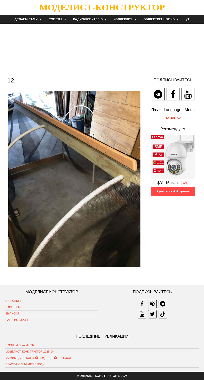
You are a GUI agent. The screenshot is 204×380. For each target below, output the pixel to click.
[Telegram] (158, 94)
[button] (42, 19)
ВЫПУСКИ (12, 313)
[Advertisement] (102, 48)
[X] (152, 314)
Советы (55, 19)
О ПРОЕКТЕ (13, 300)
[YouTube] (187, 94)
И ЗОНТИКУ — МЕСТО (20, 345)
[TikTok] (163, 314)
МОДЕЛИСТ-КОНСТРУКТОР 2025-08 (29, 351)
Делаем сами (26, 19)
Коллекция (123, 19)
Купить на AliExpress (173, 191)
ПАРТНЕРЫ (13, 307)
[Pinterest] (152, 304)
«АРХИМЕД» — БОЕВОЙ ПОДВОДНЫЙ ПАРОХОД (38, 357)
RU (167, 117)
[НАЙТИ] (187, 19)
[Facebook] (173, 94)
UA (179, 117)
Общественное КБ (159, 19)
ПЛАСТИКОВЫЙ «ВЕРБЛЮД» (24, 364)
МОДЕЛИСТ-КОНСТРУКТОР (102, 7)
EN (173, 117)
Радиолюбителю (88, 19)
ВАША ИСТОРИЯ (16, 319)
